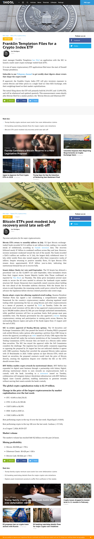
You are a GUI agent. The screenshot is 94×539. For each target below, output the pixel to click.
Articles (33, 2)
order (34, 335)
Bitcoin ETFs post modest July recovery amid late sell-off (26, 130)
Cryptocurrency (21, 35)
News (39, 2)
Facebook (77, 40)
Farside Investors (42, 247)
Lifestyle (53, 2)
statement (44, 373)
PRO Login (87, 2)
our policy (81, 537)
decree (56, 316)
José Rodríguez (15, 51)
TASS (40, 305)
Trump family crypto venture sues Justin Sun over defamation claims (31, 122)
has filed (36, 60)
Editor (12, 53)
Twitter (76, 46)
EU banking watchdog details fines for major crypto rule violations (30, 126)
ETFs (15, 35)
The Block (17, 278)
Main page (6, 35)
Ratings (60, 2)
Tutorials (46, 2)
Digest (12, 213)
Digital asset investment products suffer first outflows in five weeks (30, 479)
